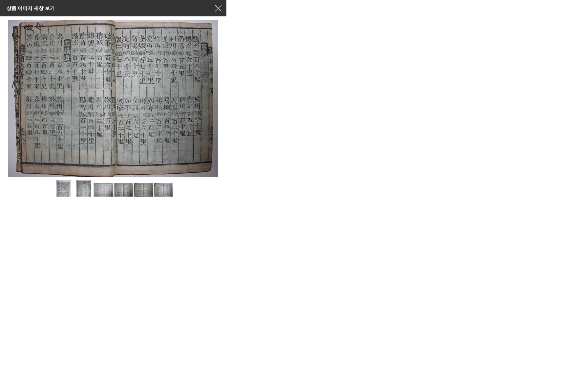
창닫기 (218, 8)
